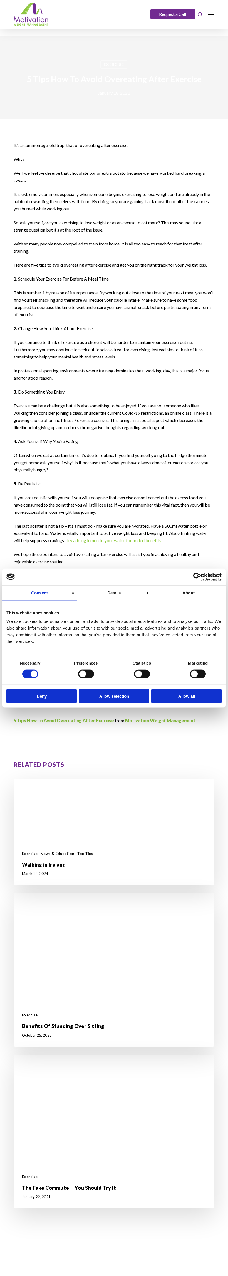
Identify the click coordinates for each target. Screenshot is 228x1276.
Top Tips (85, 853)
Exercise (114, 64)
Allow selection (114, 696)
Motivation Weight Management (160, 720)
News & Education (57, 853)
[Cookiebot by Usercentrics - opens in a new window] (197, 576)
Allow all (186, 696)
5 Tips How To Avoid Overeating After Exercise (64, 720)
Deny (42, 696)
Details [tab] (114, 592)
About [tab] (188, 592)
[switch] (86, 673)
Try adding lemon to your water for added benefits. (114, 540)
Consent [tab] (39, 592)
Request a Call (172, 14)
